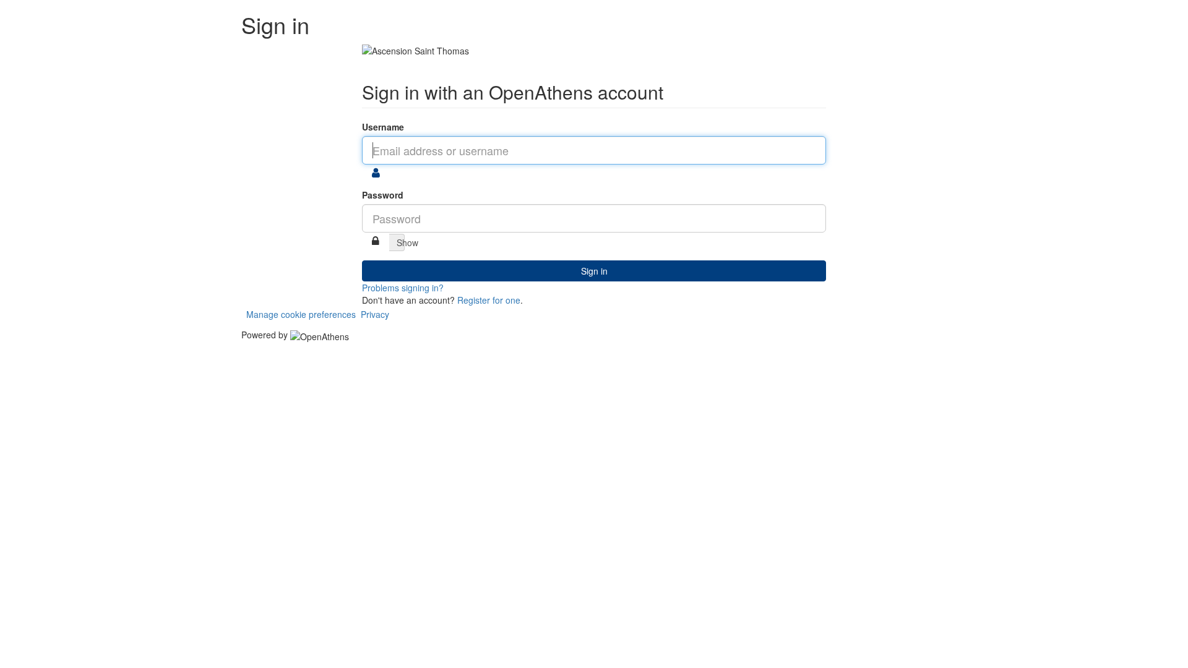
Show (401, 242)
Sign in (594, 271)
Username (383, 127)
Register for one (488, 300)
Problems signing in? (403, 287)
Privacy (375, 314)
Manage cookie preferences (301, 314)
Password (382, 195)
